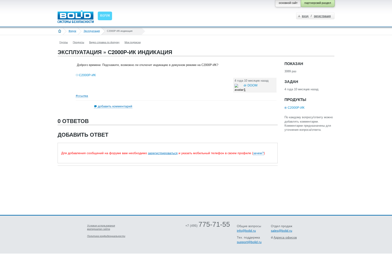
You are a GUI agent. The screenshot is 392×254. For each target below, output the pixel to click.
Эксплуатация (91, 31)
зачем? (258, 153)
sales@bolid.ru (281, 230)
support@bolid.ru (249, 242)
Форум (72, 31)
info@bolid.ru (246, 230)
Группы (63, 42)
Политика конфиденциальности (106, 236)
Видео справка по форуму (104, 42)
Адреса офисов (285, 237)
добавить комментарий (115, 106)
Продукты (78, 42)
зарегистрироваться (163, 153)
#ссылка (82, 96)
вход (305, 16)
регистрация (322, 16)
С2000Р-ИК (87, 75)
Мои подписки (133, 42)
